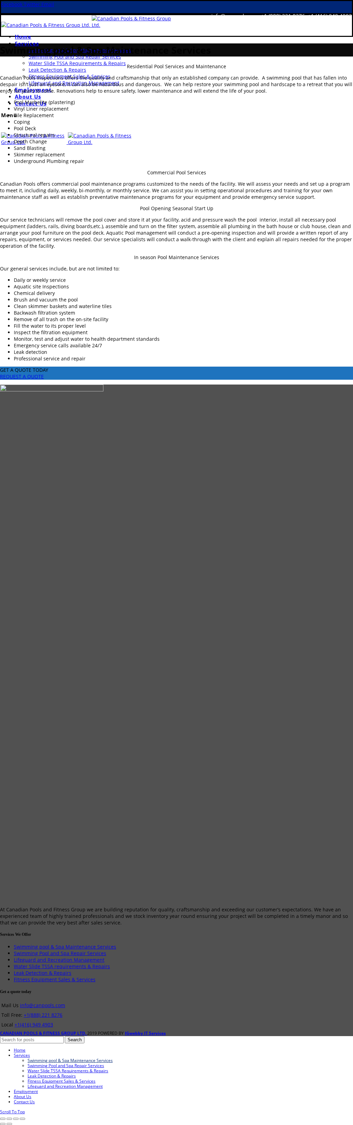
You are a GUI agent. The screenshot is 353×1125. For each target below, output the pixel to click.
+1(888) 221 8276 (43, 1015)
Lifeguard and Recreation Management (59, 960)
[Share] (9, 1119)
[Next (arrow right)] (9, 1124)
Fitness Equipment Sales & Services (54, 979)
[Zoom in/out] (22, 1119)
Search (75, 1039)
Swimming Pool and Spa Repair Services (60, 953)
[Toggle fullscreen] (16, 1119)
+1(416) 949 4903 (33, 1024)
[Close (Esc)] (3, 1119)
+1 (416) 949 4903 (329, 15)
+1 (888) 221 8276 (283, 15)
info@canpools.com (235, 15)
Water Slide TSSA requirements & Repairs (62, 966)
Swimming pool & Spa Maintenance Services (65, 946)
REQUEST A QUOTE (22, 376)
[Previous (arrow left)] (3, 1124)
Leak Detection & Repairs (42, 973)
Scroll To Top (12, 1111)
